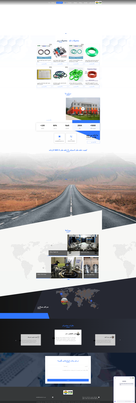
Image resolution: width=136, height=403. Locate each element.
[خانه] (98, 2)
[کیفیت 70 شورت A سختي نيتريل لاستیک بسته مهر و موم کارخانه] (44, 52)
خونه (65, 2)
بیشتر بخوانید (59, 120)
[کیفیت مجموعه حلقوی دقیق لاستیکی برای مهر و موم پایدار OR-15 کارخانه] (44, 75)
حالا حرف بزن (59, 2)
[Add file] (133, 401)
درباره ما (69, 2)
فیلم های (85, 2)
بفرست (68, 380)
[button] (15, 340)
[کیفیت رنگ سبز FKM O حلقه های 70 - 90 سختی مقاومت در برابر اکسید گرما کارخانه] (76, 52)
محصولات (75, 2)
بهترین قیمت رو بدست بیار (59, 174)
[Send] (115, 401)
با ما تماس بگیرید (92, 2)
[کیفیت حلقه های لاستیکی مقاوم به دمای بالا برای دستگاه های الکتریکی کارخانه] (60, 74)
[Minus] (115, 378)
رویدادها (80, 2)
